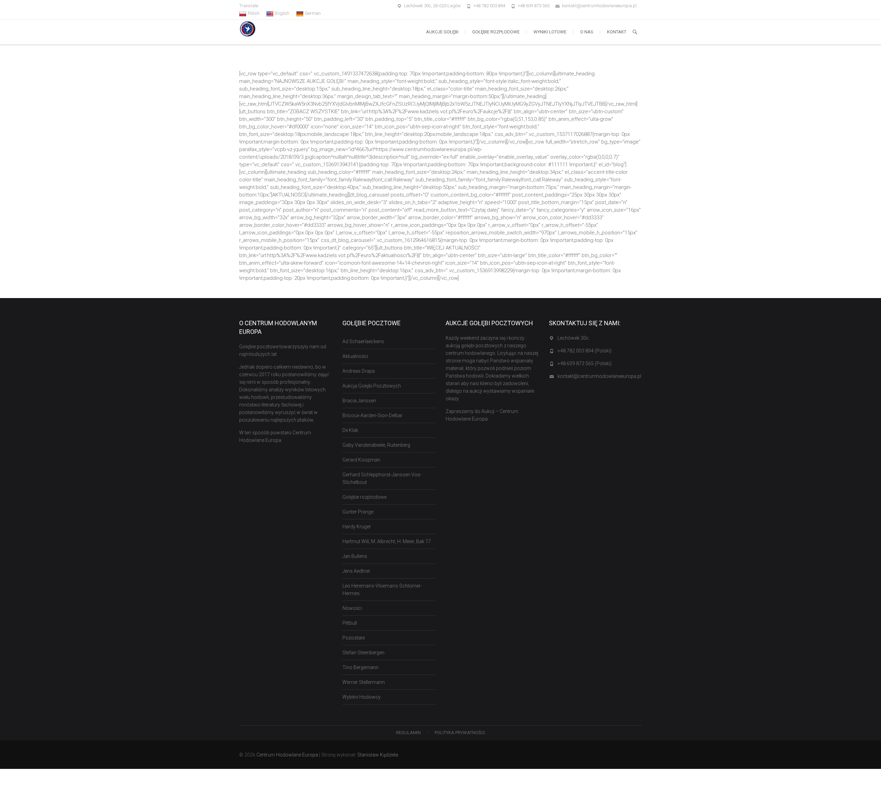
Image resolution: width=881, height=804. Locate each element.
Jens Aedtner (356, 571)
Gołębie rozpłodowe (496, 31)
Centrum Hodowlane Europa (287, 755)
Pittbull (349, 623)
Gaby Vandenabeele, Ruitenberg (376, 445)
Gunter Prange (357, 512)
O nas (586, 31)
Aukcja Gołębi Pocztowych (371, 386)
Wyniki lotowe (549, 31)
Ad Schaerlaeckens (363, 341)
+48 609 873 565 (534, 5)
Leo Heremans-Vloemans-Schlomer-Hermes (382, 589)
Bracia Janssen (359, 400)
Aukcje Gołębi (442, 31)
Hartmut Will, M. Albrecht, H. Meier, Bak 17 (386, 541)
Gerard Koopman (361, 460)
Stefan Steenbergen (363, 652)
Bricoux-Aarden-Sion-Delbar (372, 415)
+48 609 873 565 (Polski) (585, 363)
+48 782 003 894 (489, 5)
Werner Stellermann (363, 682)
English (282, 13)
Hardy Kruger (356, 526)
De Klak (350, 430)
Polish (253, 13)
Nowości (352, 608)
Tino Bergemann (360, 667)
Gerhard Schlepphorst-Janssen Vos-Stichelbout (382, 478)
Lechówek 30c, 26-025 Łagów (432, 5)
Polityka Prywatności (460, 732)
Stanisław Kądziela (377, 755)
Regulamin (408, 732)
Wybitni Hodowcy (361, 697)
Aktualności (355, 356)
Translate (248, 5)
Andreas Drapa (358, 371)
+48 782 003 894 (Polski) (585, 350)
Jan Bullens (354, 556)
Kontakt (616, 31)
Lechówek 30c (573, 338)
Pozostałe (353, 638)
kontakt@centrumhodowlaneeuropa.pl (599, 5)
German (313, 13)
